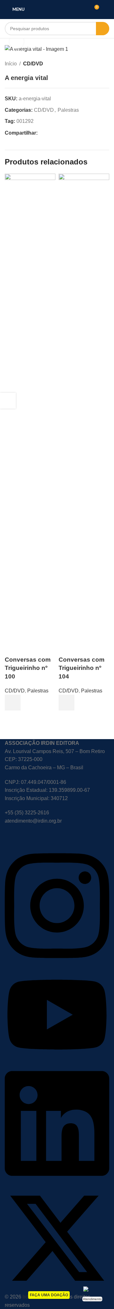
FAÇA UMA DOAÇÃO (49, 1295)
